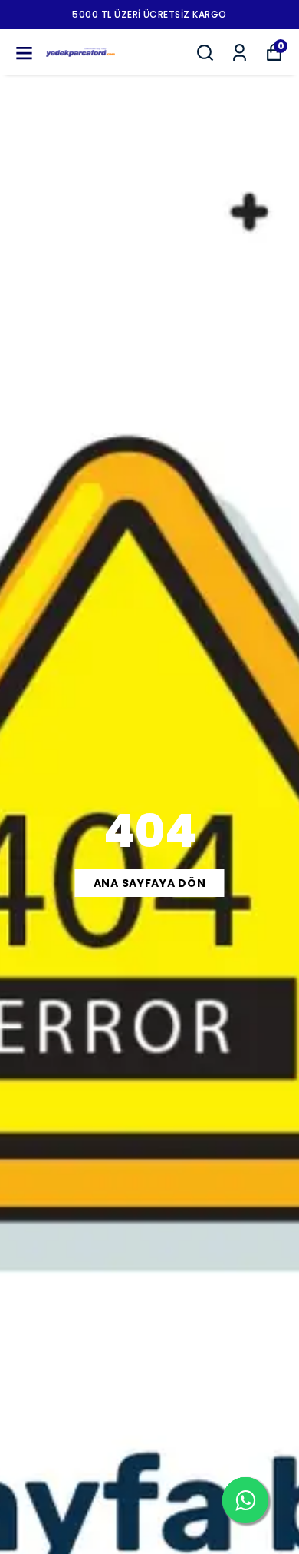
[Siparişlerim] (239, 52)
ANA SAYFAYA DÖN (150, 883)
